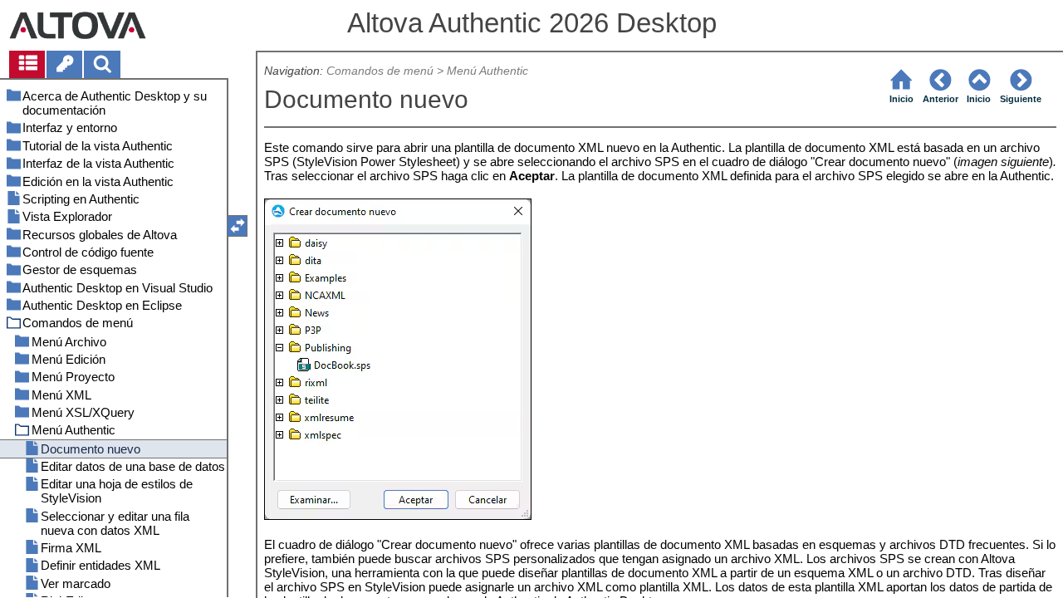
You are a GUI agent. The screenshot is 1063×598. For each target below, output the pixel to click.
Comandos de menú (380, 71)
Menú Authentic (487, 71)
